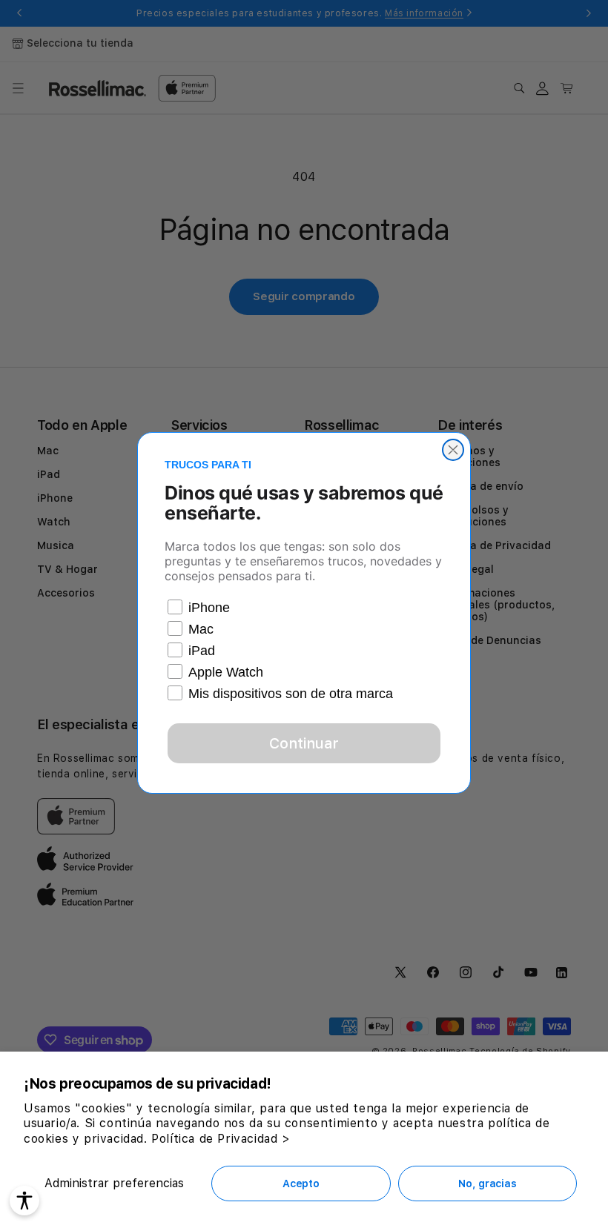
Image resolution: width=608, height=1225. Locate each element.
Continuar (304, 743)
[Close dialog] (453, 449)
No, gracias (487, 1183)
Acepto (300, 1183)
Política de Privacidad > (220, 1139)
